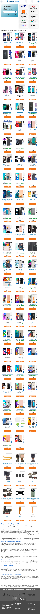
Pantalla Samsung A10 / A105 (20, 321)
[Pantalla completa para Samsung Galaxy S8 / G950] (33, 404)
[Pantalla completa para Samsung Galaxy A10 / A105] (20, 316)
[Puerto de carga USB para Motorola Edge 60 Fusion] (7, 510)
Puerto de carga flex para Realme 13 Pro (32, 515)
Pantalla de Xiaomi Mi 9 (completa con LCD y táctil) (33, 322)
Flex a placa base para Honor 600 (20, 498)
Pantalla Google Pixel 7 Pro (32, 147)
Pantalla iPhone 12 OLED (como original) (20, 77)
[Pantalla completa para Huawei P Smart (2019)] (20, 334)
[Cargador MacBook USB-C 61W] (20, 421)
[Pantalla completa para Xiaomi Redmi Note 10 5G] (33, 386)
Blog (15, 609)
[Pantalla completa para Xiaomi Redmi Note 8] (33, 351)
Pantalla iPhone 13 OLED (20, 59)
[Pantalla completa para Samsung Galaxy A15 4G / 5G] (33, 124)
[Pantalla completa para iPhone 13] (7, 72)
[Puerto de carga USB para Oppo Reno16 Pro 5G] (33, 475)
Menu (1, 1)
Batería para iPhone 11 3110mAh (32, 112)
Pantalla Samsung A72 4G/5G (7, 444)
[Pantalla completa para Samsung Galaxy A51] (7, 299)
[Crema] (32, 253)
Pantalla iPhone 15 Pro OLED (7, 164)
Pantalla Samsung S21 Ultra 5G (20, 94)
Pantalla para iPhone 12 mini (33, 182)
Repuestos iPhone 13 (33, 12)
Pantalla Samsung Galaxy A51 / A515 (7, 304)
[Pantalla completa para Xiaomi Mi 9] (33, 316)
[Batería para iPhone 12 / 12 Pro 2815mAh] (7, 54)
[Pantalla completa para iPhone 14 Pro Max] (33, 159)
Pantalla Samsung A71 (20, 391)
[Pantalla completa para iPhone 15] (20, 264)
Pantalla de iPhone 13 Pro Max (7, 112)
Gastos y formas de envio (32, 605)
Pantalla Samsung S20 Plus (7, 269)
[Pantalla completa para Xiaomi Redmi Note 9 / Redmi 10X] (7, 334)
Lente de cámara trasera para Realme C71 (20, 480)
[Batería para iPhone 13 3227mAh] (7, 89)
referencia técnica (12, 9)
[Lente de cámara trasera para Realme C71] (20, 475)
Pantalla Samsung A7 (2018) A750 (32, 286)
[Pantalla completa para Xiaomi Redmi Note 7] (20, 299)
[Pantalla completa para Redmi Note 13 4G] (20, 177)
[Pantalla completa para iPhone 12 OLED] (20, 72)
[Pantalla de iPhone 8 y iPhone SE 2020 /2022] (7, 369)
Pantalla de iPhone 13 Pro (32, 59)
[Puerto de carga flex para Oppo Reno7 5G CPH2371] (20, 510)
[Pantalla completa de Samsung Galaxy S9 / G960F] (7, 421)
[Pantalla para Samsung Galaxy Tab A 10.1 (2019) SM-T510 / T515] (7, 246)
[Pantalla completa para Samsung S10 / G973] (7, 212)
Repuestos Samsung (23, 8)
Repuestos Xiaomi (24, 13)
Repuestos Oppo (23, 22)
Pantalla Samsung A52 (20, 409)
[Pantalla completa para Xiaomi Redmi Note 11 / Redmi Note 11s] (33, 369)
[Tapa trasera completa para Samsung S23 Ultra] (33, 246)
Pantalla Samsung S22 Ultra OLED (32, 42)
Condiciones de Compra (32, 607)
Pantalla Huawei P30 (20, 374)
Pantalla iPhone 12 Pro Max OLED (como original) (20, 217)
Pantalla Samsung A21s (20, 356)
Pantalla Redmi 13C (32, 199)
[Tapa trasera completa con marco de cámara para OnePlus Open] (33, 493)
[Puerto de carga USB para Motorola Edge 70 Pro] (7, 493)
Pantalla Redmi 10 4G (7, 409)
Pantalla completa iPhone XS (7, 391)
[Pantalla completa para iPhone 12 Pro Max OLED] (20, 212)
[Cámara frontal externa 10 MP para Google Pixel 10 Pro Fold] (7, 475)
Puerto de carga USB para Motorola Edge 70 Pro (7, 498)
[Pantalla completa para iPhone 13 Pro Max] (7, 107)
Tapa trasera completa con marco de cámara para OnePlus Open (33, 498)
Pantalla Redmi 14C (7, 234)
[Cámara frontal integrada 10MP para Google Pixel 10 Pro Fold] (33, 458)
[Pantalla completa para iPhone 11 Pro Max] (33, 229)
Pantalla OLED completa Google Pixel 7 (20, 234)
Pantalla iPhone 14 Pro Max (32, 164)
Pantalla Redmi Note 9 (7, 339)
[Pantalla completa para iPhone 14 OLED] (33, 264)
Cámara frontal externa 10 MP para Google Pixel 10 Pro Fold (7, 481)
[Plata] (20, 96)
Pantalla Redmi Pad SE (7, 286)
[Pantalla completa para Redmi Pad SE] (7, 281)
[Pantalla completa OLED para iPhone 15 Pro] (7, 159)
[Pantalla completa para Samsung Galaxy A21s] (20, 351)
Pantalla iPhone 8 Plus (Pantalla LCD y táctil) (7, 356)
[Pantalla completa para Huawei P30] (20, 369)
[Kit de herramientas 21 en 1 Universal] (7, 124)
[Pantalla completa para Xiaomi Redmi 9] (7, 316)
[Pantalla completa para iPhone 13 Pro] (33, 54)
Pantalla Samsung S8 (33, 409)
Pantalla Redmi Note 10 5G (32, 391)
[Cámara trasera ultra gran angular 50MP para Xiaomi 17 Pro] (20, 458)
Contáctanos (17, 607)
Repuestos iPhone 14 (23, 26)
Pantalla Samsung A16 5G (20, 112)
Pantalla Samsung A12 (33, 304)
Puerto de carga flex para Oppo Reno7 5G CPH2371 (20, 516)
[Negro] (19, 96)
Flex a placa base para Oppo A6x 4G (7, 463)
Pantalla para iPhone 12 (20, 129)
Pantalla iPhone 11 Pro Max (32, 234)
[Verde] (31, 253)
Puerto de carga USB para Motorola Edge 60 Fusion (7, 516)
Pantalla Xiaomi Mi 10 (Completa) (20, 444)
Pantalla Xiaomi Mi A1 (33, 339)
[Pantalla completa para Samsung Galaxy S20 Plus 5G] (7, 264)
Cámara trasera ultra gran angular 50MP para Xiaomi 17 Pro (20, 463)
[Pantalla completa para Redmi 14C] (7, 229)
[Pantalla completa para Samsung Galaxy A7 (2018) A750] (33, 281)
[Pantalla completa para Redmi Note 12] (33, 212)
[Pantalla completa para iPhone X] (20, 281)
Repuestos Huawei (33, 8)
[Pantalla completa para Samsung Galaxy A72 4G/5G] (7, 439)
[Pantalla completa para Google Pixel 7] (20, 229)
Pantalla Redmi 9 (7, 321)
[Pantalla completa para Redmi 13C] (33, 194)
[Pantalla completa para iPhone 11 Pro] (20, 159)
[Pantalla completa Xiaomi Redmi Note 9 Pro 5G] (33, 421)
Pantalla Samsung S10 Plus (32, 94)
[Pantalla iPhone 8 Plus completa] (7, 351)
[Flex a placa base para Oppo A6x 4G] (7, 458)
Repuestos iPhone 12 (23, 17)
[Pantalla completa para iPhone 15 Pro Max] (20, 142)
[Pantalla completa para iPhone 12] (20, 124)
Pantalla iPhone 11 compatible (33, 77)
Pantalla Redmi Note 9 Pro (32, 426)
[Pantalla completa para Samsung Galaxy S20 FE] (20, 194)
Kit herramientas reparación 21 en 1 (7, 129)
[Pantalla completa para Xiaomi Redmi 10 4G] (7, 404)
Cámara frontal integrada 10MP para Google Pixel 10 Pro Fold (32, 463)
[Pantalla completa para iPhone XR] (7, 194)
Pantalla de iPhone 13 (7, 77)
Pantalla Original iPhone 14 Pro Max (7, 147)
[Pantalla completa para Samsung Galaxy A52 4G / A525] (20, 404)
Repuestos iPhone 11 (33, 17)
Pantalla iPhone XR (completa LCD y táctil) (7, 199)
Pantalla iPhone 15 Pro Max (20, 147)
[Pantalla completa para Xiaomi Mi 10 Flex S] (20, 439)
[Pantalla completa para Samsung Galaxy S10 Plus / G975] (33, 89)
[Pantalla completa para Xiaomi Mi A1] (33, 334)
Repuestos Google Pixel (33, 22)
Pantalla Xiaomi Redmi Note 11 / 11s (33, 374)
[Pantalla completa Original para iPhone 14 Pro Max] (7, 142)
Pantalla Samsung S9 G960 (7, 426)
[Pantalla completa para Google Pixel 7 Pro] (33, 142)
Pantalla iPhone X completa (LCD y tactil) (20, 286)
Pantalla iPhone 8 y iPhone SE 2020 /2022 (7, 374)
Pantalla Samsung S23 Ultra (7, 42)
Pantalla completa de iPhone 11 (20, 42)
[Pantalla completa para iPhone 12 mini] (33, 177)
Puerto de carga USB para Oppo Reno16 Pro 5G (32, 481)
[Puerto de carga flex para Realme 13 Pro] (33, 510)
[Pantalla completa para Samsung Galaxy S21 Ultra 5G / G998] (20, 89)
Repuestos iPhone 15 (33, 26)
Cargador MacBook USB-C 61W (20, 426)
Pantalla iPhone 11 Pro (20, 164)
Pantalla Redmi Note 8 (33, 356)
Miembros (32, 1)
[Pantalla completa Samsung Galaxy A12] (33, 299)
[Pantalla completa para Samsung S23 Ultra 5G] (7, 37)
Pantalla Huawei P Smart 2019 (20, 339)
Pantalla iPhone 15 (20, 269)
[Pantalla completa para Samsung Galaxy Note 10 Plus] (20, 246)
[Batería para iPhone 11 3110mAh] (33, 107)
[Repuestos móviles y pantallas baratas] (13, 1)
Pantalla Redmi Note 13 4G (20, 182)
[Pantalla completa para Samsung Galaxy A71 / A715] (20, 386)
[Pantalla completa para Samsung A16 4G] (7, 177)
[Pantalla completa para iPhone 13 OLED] (20, 54)
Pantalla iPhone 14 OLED (32, 269)
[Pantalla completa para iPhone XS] (7, 386)
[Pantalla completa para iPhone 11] (20, 37)
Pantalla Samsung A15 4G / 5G (33, 129)
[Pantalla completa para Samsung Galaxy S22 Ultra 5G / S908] (33, 37)
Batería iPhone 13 (7, 94)
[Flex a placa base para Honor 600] (20, 493)
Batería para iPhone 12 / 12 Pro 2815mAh (7, 59)
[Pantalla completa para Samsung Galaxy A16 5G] (20, 107)
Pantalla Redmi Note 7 (20, 304)
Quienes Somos (17, 608)
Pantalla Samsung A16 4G (7, 182)
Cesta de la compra (38, 1)
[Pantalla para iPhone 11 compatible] (33, 72)
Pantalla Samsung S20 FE (20, 199)
